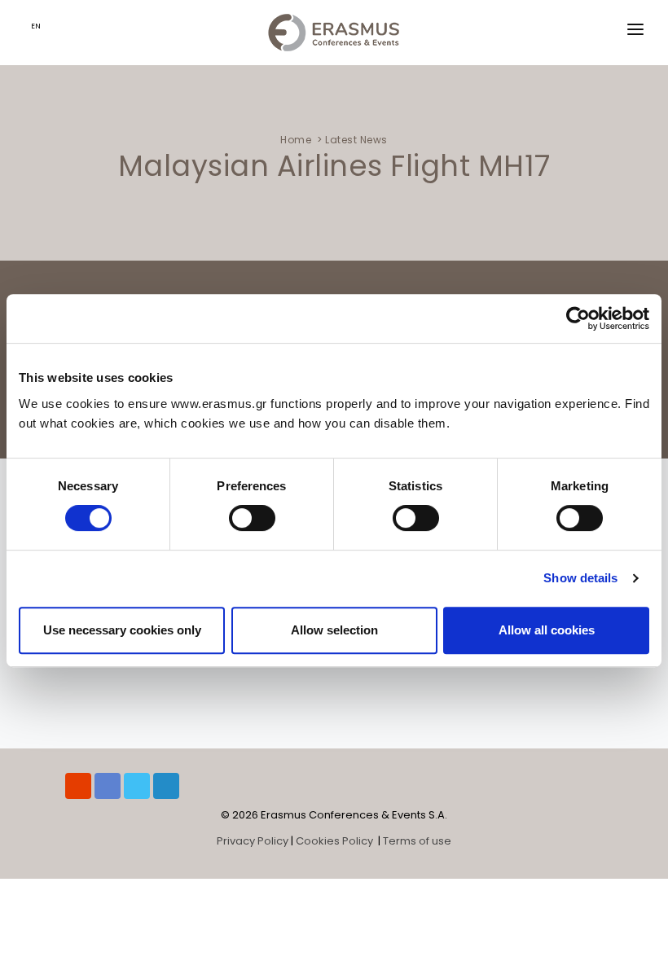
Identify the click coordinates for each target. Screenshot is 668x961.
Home (295, 140)
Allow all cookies (547, 630)
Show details (580, 578)
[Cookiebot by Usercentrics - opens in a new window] (578, 318)
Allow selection (334, 630)
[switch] (252, 518)
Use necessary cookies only (122, 630)
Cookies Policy (336, 841)
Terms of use (417, 841)
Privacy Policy (252, 841)
